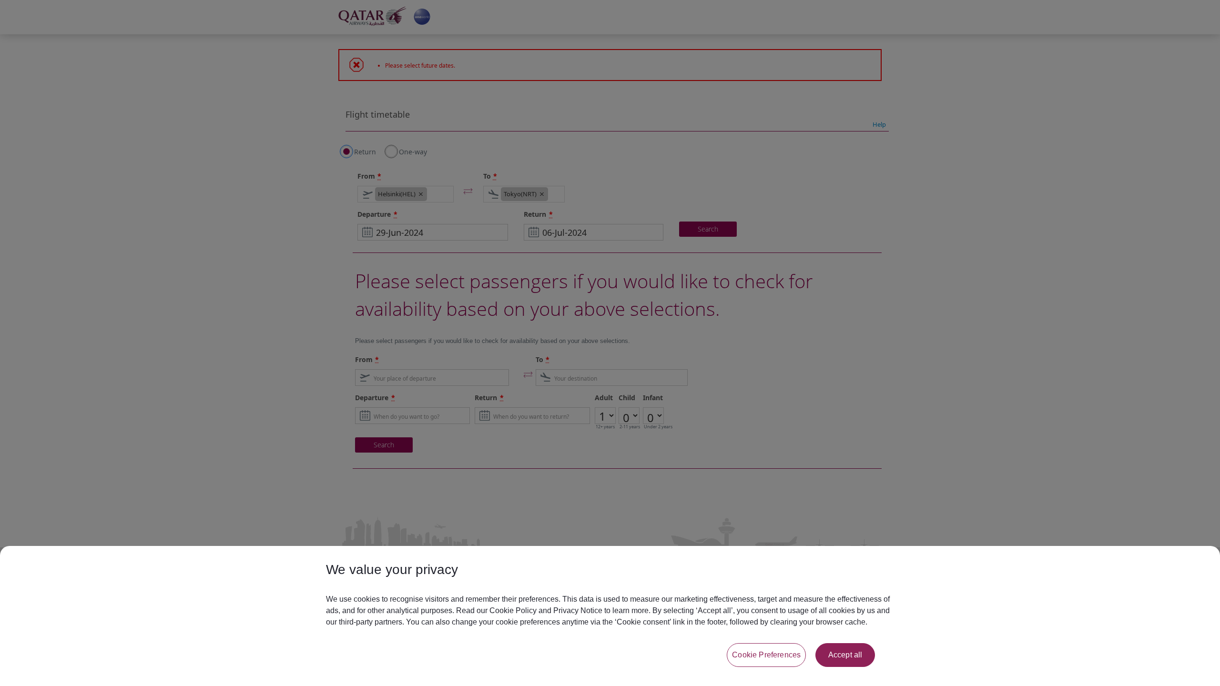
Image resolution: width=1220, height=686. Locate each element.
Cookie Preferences (766, 655)
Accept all (845, 655)
